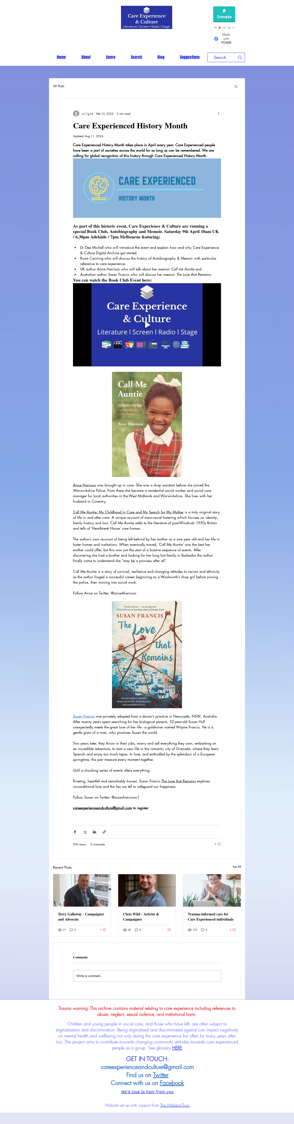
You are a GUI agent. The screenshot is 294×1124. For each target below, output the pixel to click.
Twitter (160, 1075)
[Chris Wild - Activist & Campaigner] (147, 890)
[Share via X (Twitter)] (85, 832)
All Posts (58, 86)
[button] (110, 57)
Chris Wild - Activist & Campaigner (141, 916)
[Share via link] (104, 832)
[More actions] (218, 113)
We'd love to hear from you (147, 1091)
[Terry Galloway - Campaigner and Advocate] (82, 890)
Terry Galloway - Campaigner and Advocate (81, 916)
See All (237, 867)
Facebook (172, 1083)
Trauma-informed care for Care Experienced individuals (211, 916)
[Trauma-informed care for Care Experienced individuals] (212, 890)
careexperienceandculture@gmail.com (147, 1067)
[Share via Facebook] (75, 832)
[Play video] (147, 324)
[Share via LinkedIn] (94, 832)
